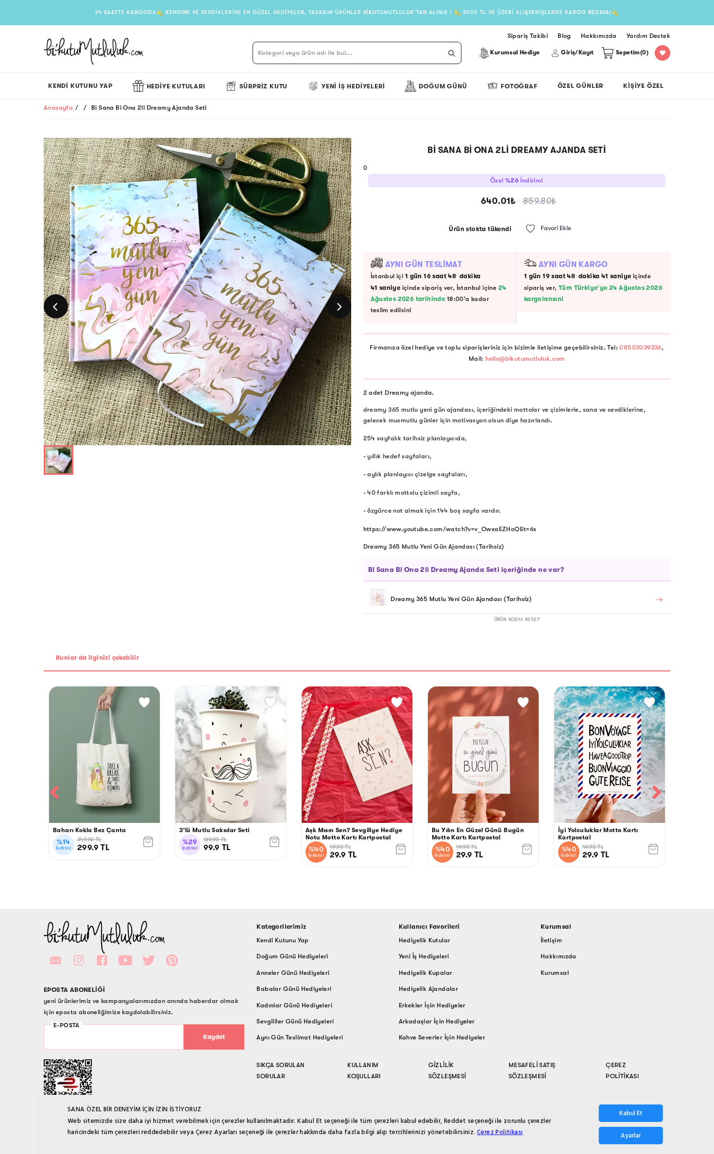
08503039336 (640, 347)
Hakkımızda (559, 956)
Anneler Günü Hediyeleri (292, 972)
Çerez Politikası (500, 1132)
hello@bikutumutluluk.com (525, 358)
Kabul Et (631, 1113)
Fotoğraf (519, 86)
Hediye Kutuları (176, 86)
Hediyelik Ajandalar (429, 988)
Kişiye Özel (643, 85)
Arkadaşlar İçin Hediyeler (437, 1021)
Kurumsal (555, 972)
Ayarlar (631, 1135)
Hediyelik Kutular (425, 940)
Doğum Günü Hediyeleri (292, 956)
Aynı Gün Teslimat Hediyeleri (299, 1037)
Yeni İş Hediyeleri (353, 86)
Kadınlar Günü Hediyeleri (294, 1005)
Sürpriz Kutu (263, 86)
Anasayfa (58, 107)
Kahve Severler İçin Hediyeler (442, 1037)
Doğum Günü (443, 86)
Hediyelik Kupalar (426, 972)
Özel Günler (581, 85)
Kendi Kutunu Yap (80, 85)
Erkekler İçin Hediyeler (432, 1005)
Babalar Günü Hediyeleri (293, 988)
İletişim (551, 940)
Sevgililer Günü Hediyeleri (295, 1021)
